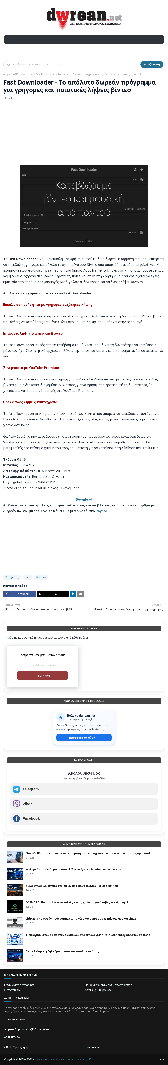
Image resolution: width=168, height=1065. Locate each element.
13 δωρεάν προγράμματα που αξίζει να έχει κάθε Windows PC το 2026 (73, 869)
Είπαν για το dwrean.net (19, 985)
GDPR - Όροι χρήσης (16, 1047)
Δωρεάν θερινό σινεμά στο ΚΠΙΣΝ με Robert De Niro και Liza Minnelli (72, 886)
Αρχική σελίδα (11, 74)
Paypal (101, 511)
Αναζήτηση (152, 64)
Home (160, 1059)
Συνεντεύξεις (12, 990)
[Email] (80, 594)
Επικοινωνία (93, 1047)
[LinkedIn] (73, 594)
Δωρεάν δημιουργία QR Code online (26, 1029)
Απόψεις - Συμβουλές (98, 990)
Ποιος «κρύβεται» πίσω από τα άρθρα (108, 985)
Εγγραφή (42, 675)
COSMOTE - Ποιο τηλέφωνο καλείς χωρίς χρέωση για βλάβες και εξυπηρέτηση (80, 902)
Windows (28, 74)
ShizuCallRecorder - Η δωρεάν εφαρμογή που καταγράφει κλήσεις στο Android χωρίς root (88, 853)
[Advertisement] (84, 134)
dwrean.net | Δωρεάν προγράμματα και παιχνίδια (64, 1059)
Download (84, 499)
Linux (28, 577)
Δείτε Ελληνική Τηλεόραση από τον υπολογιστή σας (62, 951)
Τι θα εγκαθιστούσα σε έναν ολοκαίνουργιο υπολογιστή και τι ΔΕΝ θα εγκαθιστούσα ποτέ (88, 935)
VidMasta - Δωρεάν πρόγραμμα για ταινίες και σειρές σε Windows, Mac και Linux (81, 918)
